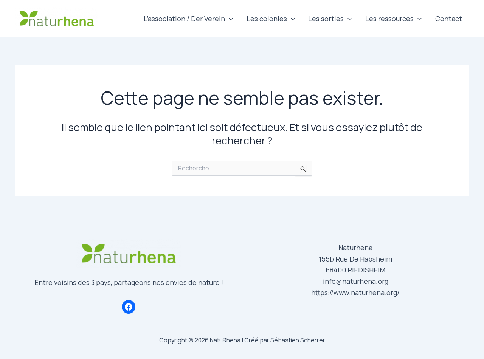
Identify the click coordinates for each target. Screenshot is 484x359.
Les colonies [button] (267, 18)
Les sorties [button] (326, 18)
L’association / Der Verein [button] (184, 18)
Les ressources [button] (389, 18)
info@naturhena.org (355, 281)
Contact (448, 18)
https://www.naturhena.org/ (355, 292)
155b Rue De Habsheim (355, 258)
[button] (229, 18)
